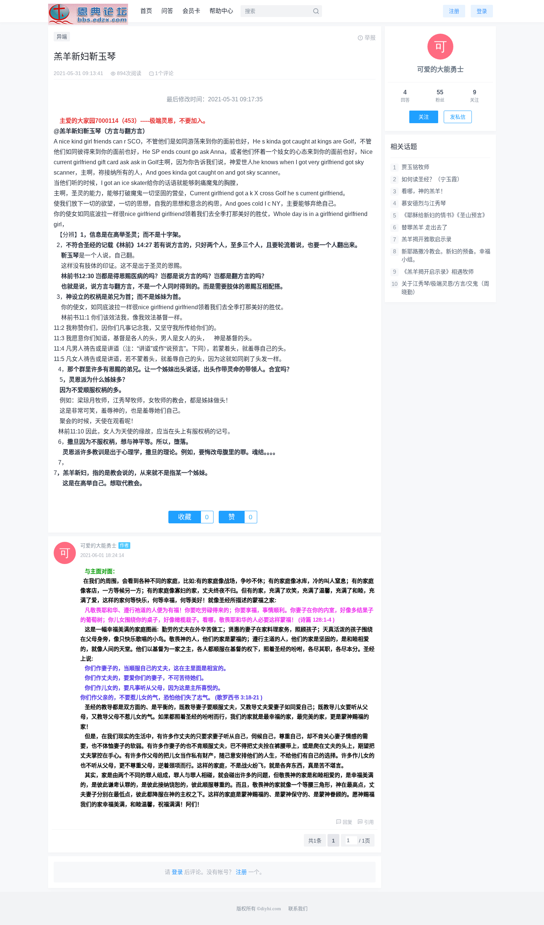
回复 (347, 822)
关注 (424, 117)
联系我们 (298, 908)
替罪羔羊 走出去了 (424, 227)
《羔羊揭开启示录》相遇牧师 (438, 272)
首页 (146, 11)
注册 (454, 11)
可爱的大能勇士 (98, 545)
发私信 (458, 117)
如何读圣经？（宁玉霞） (432, 179)
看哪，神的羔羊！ (424, 191)
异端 (62, 37)
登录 (482, 11)
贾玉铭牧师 (415, 167)
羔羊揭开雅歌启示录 (426, 239)
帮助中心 (221, 11)
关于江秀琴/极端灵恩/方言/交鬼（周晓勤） (445, 287)
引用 (369, 822)
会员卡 (191, 11)
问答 (167, 11)
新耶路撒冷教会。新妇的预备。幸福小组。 (446, 255)
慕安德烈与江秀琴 (424, 203)
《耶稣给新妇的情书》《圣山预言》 (445, 215)
